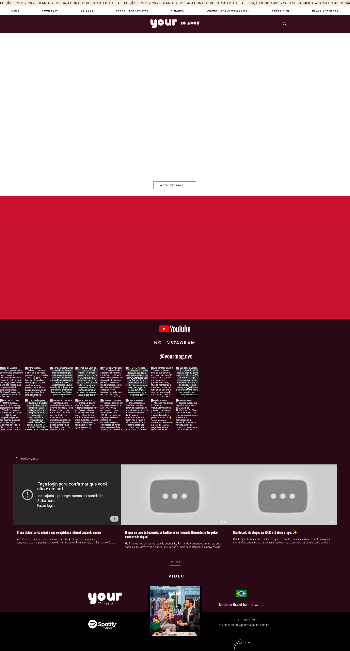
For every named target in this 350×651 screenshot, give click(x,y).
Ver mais (175, 561)
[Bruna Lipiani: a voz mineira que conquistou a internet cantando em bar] (67, 494)
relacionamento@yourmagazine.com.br (244, 624)
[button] (27, 459)
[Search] (284, 23)
